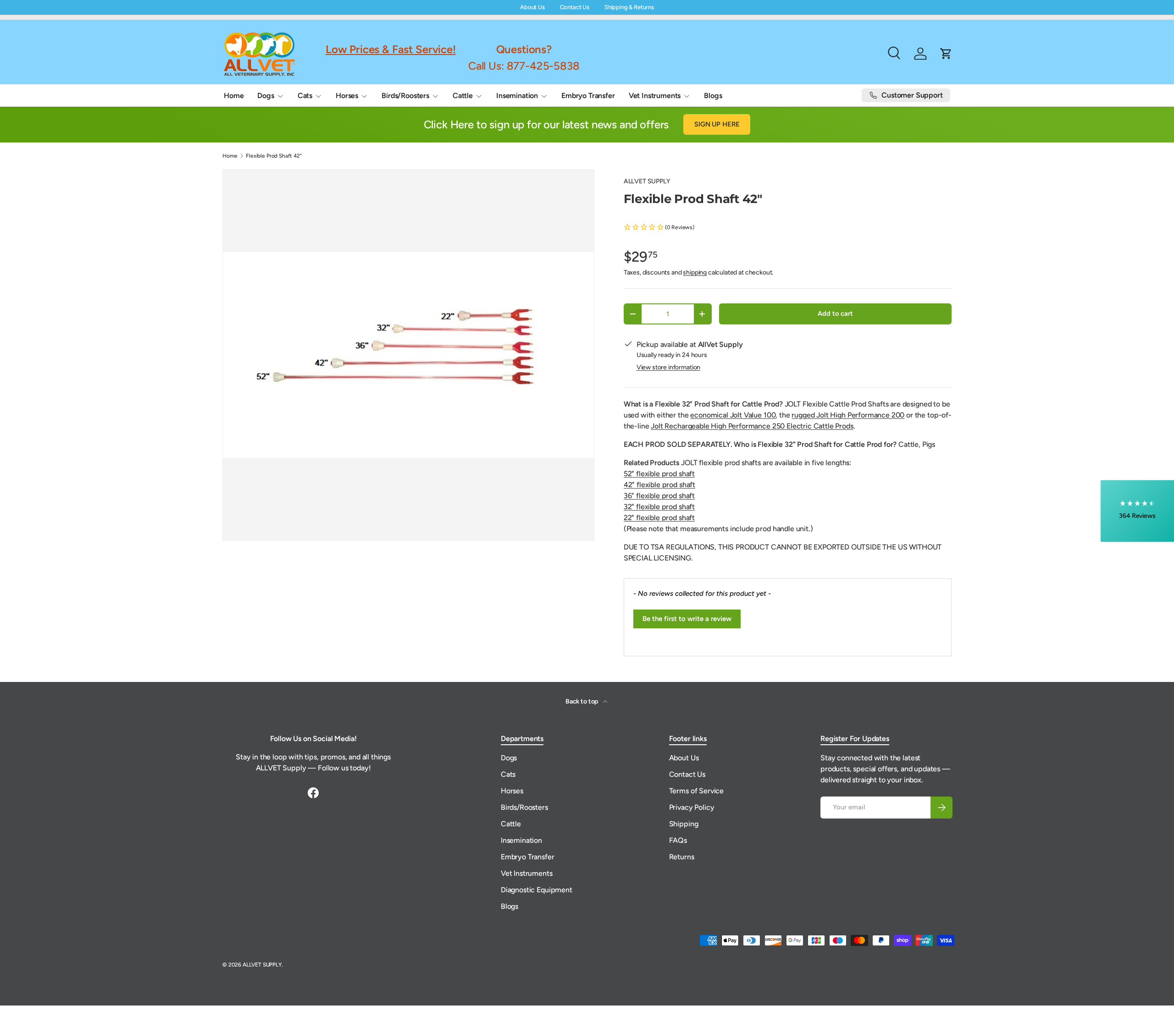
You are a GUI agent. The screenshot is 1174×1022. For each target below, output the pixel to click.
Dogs (265, 95)
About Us (532, 7)
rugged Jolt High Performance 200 (848, 415)
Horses (347, 95)
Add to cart (835, 313)
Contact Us (574, 7)
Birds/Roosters (405, 95)
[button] (788, 227)
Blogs (713, 95)
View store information (668, 367)
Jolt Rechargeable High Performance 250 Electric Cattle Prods (752, 426)
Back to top (582, 701)
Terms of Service (696, 790)
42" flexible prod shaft (659, 484)
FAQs (678, 840)
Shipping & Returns (629, 7)
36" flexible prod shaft (659, 495)
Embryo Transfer (588, 95)
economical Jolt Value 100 (732, 415)
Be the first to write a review (686, 619)
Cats (305, 95)
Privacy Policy (691, 807)
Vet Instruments (655, 95)
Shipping (683, 823)
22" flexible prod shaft (659, 517)
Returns (681, 856)
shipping (695, 272)
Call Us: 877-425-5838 (524, 65)
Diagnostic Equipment (536, 889)
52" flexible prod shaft (659, 473)
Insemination (517, 95)
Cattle (463, 95)
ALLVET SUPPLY (647, 181)
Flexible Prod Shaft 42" (273, 156)
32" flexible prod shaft (659, 506)
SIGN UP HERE (716, 124)
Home (234, 95)
